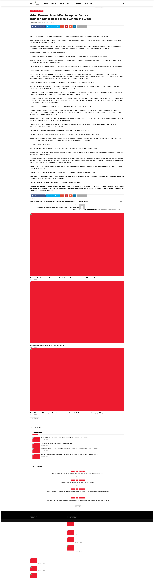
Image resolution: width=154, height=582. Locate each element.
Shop (62, 3)
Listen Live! (99, 7)
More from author (102, 209)
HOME (46, 3)
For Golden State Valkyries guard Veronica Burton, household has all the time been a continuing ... (71, 448)
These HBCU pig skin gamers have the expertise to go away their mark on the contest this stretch (62, 278)
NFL (36, 10)
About (53, 3)
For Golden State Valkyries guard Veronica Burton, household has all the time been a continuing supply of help (66, 413)
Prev (33, 418)
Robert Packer (33, 22)
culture (32, 10)
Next (36, 418)
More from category (114, 209)
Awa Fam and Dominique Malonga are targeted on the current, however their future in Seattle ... (70, 454)
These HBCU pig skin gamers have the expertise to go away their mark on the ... (65, 437)
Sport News (40, 10)
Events (69, 3)
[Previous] (42, 460)
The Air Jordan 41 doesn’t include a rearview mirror (47, 345)
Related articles (90, 209)
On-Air (78, 3)
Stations (88, 3)
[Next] (45, 460)
